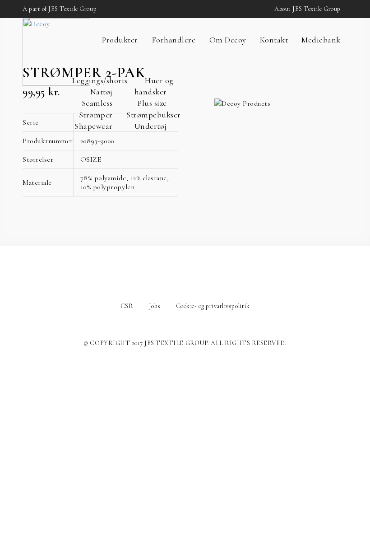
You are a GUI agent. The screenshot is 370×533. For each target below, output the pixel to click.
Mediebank (321, 40)
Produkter (120, 40)
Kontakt (274, 40)
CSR (127, 306)
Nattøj (101, 92)
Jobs (154, 306)
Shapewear (93, 126)
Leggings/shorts (100, 80)
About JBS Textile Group (307, 9)
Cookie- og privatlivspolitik (213, 306)
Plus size (152, 103)
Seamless (97, 103)
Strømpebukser (153, 115)
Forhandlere (174, 40)
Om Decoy (227, 40)
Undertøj (150, 126)
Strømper (96, 115)
